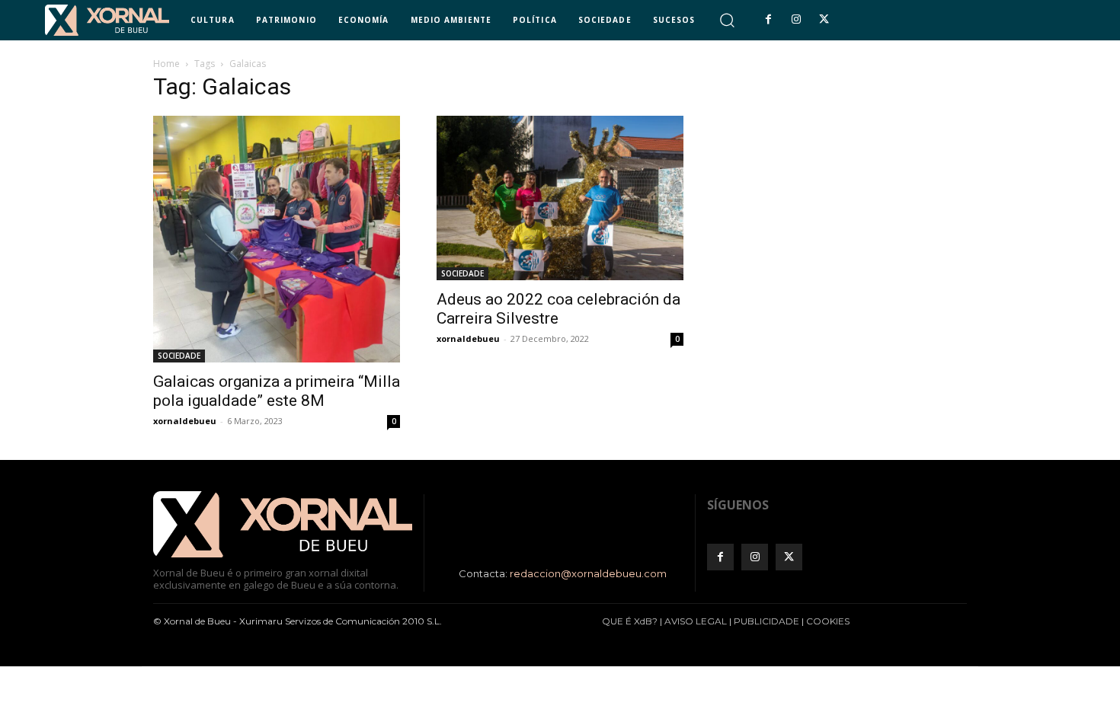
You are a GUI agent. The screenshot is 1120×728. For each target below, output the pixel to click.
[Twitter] (823, 20)
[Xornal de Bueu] (107, 20)
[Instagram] (796, 20)
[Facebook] (768, 20)
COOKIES (828, 621)
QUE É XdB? (630, 621)
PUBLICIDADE (766, 621)
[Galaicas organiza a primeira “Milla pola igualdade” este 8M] (276, 239)
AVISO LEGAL (695, 621)
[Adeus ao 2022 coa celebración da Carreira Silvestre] (560, 198)
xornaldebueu (184, 420)
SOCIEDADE (179, 355)
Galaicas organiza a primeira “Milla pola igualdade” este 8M (276, 391)
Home (166, 63)
